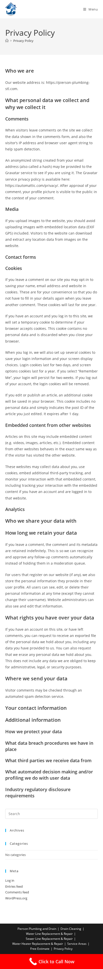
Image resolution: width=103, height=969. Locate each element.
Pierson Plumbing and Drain (37, 929)
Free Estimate (40, 949)
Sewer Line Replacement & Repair (49, 939)
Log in (9, 880)
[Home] (6, 40)
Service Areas (76, 944)
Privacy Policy (23, 40)
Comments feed (17, 892)
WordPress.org (16, 898)
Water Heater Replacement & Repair (37, 944)
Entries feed (14, 886)
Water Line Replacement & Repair (49, 934)
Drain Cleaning (70, 929)
